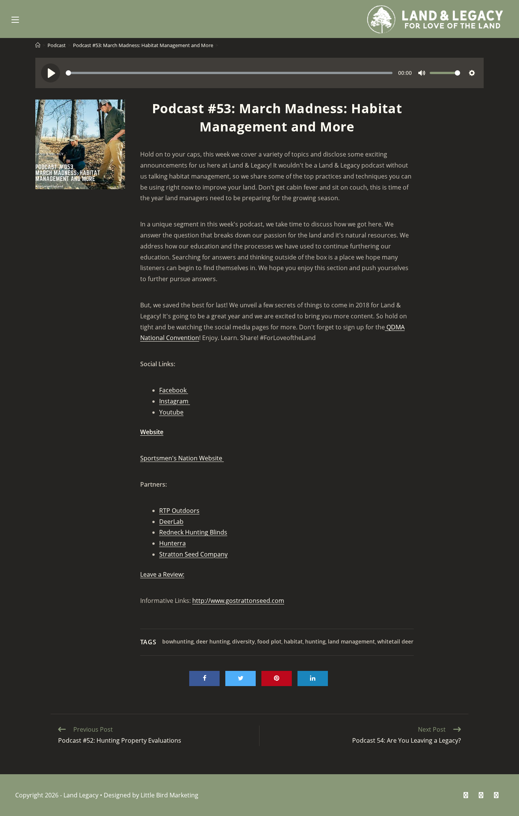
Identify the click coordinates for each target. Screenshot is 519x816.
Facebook (173, 390)
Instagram (174, 401)
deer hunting (213, 641)
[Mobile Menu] (15, 19)
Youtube (171, 412)
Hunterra (172, 543)
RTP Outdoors (179, 510)
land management (351, 641)
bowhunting (178, 641)
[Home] (37, 45)
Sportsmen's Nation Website (182, 458)
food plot (269, 641)
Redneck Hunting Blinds (193, 532)
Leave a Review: (162, 574)
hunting (315, 641)
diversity (243, 641)
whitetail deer (395, 641)
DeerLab (171, 521)
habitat (293, 641)
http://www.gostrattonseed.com (238, 600)
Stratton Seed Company (193, 554)
